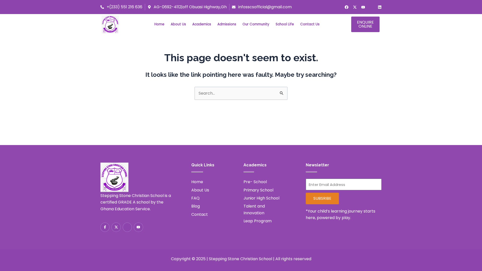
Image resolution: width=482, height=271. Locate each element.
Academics (201, 24)
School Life (285, 24)
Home (159, 24)
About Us (178, 24)
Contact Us (310, 24)
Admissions (226, 24)
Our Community (256, 24)
